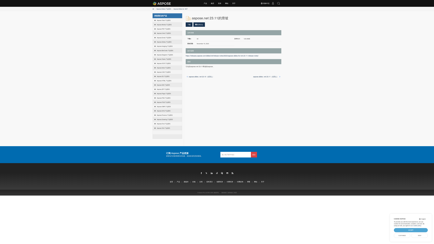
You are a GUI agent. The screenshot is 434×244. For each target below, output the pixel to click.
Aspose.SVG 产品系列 (163, 111)
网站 (226, 3)
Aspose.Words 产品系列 (164, 25)
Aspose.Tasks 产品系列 (164, 59)
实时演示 (209, 182)
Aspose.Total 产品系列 (164, 20)
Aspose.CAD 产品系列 (164, 72)
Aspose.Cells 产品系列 (164, 33)
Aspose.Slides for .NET (180, 9)
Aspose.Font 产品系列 (163, 124)
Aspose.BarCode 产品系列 (165, 50)
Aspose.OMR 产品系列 (164, 106)
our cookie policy (416, 225)
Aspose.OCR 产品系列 (164, 63)
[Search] (278, 3)
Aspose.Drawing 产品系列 (165, 119)
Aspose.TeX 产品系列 (163, 128)
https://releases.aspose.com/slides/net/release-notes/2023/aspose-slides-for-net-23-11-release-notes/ (222, 56)
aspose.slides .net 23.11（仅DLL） (265, 76)
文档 (201, 182)
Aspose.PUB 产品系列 (163, 102)
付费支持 (230, 182)
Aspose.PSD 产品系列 (163, 98)
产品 (205, 3)
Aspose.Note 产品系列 (164, 68)
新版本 (186, 182)
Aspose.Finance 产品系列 (165, 115)
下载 (189, 24)
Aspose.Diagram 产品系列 (165, 55)
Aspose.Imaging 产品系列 (165, 46)
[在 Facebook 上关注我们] (201, 173)
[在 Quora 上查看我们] (222, 173)
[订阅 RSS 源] (232, 173)
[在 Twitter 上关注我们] (206, 173)
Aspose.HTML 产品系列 (164, 81)
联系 (235, 192)
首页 (171, 182)
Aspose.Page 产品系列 (164, 93)
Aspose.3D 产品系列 (163, 76)
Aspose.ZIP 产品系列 (163, 89)
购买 (212, 3)
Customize (402, 235)
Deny (419, 235)
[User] (273, 3)
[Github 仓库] (227, 173)
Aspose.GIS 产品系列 (163, 85)
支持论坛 (200, 24)
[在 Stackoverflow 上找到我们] (217, 173)
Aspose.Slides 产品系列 (163, 9)
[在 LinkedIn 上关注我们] (211, 173)
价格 (194, 182)
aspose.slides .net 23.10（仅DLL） (201, 76)
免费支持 (220, 182)
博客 (248, 182)
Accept (410, 230)
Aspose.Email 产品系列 (164, 38)
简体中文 (266, 3)
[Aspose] (162, 3)
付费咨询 (240, 182)
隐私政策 (224, 192)
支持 (219, 3)
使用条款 (230, 192)
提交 (254, 155)
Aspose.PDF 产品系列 (163, 29)
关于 (233, 3)
